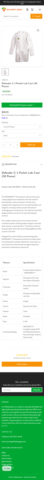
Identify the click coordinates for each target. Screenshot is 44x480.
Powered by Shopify (30, 477)
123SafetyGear (17, 477)
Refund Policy (7, 462)
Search (38, 16)
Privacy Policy (7, 458)
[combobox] (22, 16)
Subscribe (36, 390)
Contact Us (5, 456)
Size (3, 131)
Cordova (5, 80)
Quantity (5, 122)
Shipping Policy (7, 464)
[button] (6, 156)
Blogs (4, 453)
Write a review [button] (22, 364)
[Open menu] (39, 9)
